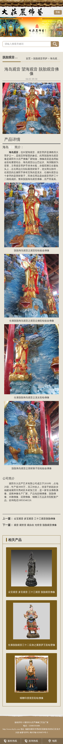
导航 (57, 12)
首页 (28, 58)
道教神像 (13, 493)
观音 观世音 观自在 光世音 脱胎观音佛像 (35, 525)
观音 (12, 147)
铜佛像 (43, 493)
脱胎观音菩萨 (40, 58)
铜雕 (34, 497)
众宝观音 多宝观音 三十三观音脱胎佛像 (34, 518)
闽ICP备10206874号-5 (38, 732)
